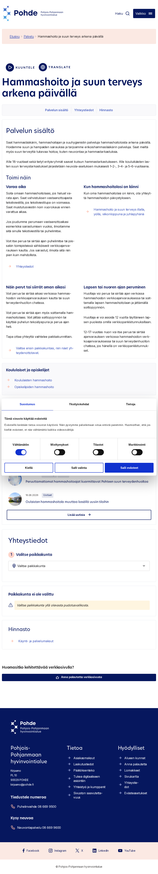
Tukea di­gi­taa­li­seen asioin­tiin (86, 779)
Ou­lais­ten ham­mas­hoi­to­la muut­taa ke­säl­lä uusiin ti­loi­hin (67, 502)
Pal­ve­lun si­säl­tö (56, 110)
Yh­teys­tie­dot (83, 110)
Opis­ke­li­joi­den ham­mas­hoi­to (34, 387)
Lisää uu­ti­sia (76, 514)
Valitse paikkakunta (31, 554)
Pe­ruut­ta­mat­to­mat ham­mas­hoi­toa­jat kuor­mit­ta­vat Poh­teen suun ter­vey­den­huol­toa (87, 481)
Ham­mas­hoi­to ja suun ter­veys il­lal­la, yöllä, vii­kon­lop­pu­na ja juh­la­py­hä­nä (119, 212)
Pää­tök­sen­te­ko (83, 770)
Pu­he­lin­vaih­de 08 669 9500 (36, 806)
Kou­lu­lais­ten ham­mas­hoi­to (33, 380)
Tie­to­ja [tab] (130, 404)
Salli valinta (79, 467)
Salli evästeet (129, 467)
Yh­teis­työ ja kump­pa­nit (89, 787)
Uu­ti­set (47, 495)
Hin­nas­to (106, 110)
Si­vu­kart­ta (131, 776)
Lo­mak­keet (132, 770)
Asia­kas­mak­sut (83, 758)
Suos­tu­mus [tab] (27, 404)
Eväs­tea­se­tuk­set (135, 793)
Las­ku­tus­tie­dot (83, 764)
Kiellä (29, 467)
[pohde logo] (33, 13)
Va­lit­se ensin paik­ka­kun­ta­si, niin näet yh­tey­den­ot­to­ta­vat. (45, 350)
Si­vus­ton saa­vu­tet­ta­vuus (88, 795)
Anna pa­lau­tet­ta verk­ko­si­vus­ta (81, 677)
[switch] (59, 452)
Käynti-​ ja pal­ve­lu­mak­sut (35, 641)
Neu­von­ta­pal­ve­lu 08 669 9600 (39, 827)
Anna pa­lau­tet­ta (135, 764)
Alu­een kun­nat (134, 758)
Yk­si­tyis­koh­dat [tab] (79, 404)
